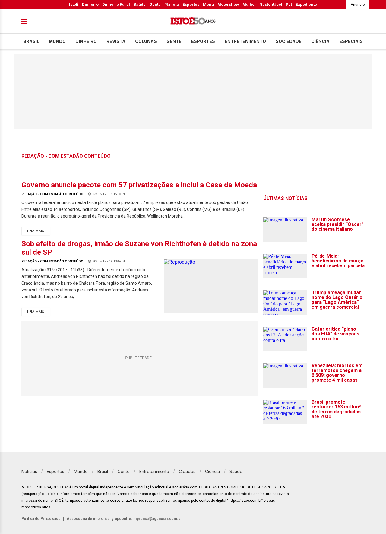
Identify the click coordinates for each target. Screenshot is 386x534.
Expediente (306, 4)
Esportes (190, 4)
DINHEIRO (86, 41)
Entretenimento (245, 41)
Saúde (140, 4)
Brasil (31, 41)
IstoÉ (73, 4)
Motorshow (228, 4)
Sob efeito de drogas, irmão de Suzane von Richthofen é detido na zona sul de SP (139, 248)
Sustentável (271, 4)
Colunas (146, 41)
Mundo (57, 41)
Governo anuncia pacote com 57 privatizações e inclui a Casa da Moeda (139, 185)
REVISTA (115, 41)
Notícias (29, 471)
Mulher (249, 4)
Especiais (351, 41)
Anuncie (358, 4)
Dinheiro (90, 4)
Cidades (187, 471)
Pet (289, 4)
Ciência (320, 41)
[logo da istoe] (193, 21)
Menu (208, 4)
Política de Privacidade (41, 519)
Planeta (171, 4)
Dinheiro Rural (116, 4)
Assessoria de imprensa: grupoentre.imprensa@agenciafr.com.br (124, 519)
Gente (155, 4)
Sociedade (289, 41)
